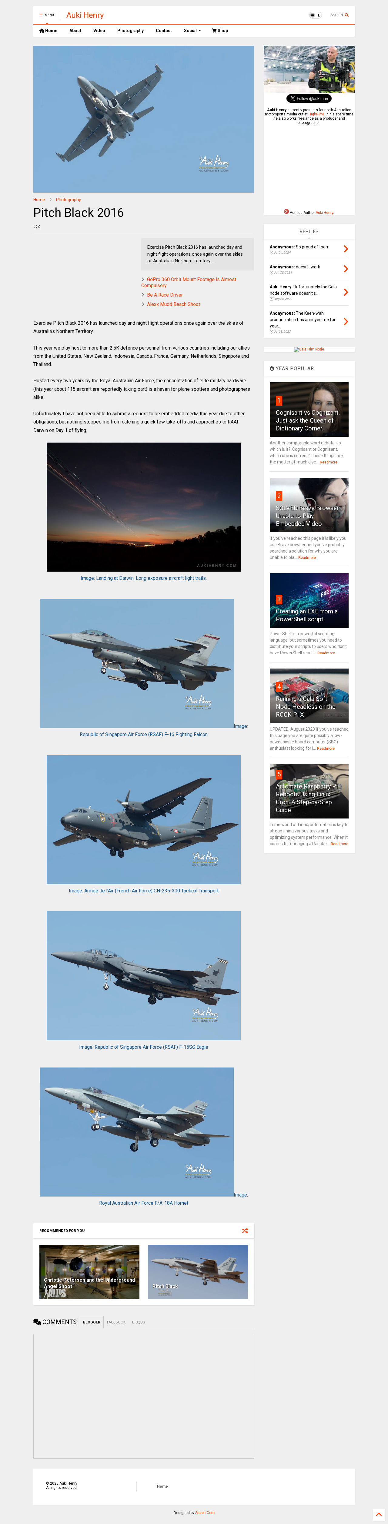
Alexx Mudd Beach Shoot (173, 304)
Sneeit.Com (205, 1513)
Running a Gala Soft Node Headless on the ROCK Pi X (306, 706)
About (75, 30)
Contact (164, 30)
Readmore (328, 462)
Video (99, 30)
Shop (222, 30)
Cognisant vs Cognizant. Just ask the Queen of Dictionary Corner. (308, 420)
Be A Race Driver (165, 295)
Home (50, 30)
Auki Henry (85, 15)
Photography (130, 30)
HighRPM (316, 114)
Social (190, 30)
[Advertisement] (309, 167)
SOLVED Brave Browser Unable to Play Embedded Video (307, 515)
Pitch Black (165, 1286)
